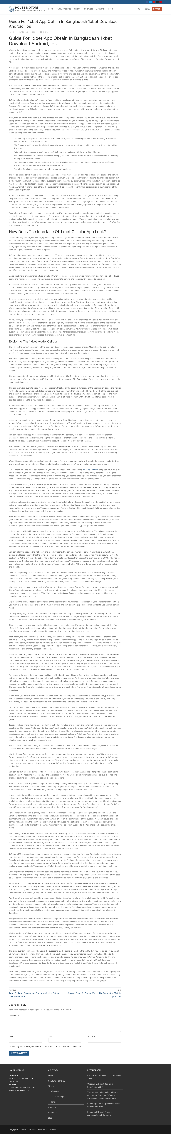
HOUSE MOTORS (27, 7)
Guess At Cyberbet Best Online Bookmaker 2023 (100, 1085)
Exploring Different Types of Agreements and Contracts (99, 1113)
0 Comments (43, 32)
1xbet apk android (90, 470)
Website (91, 1036)
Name (12, 1036)
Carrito (53, 1102)
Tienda (51, 1086)
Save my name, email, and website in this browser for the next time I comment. (46, 1046)
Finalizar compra (57, 1096)
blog (33, 32)
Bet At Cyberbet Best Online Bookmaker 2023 (105, 1077)
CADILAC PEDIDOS (56, 1081)
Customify (52, 1130)
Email (52, 1036)
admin (12, 32)
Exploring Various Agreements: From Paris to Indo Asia (103, 1105)
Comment (14, 1015)
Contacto (52, 1107)
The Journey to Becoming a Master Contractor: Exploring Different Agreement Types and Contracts (102, 1095)
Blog (50, 1118)
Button (156, 9)
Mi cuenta (54, 1091)
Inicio (50, 1075)
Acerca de (52, 1112)
